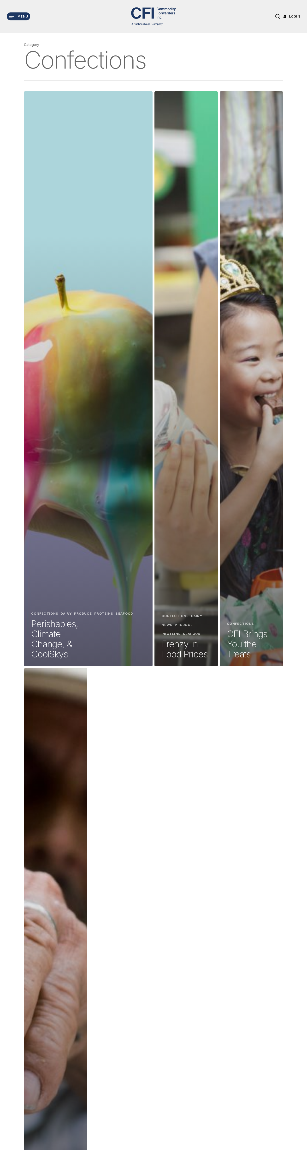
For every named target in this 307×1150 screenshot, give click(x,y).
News (167, 625)
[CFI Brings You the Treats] (251, 378)
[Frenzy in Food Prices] (186, 378)
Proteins (103, 613)
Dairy (66, 613)
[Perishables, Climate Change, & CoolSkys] (88, 378)
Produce (83, 613)
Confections (44, 613)
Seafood (124, 613)
